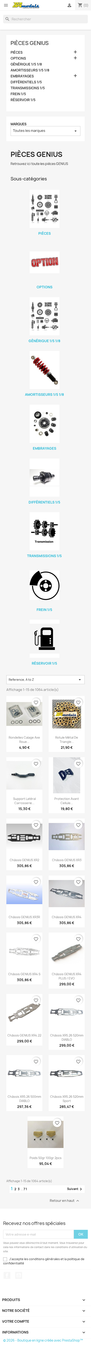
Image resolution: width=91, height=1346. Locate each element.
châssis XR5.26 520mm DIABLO (66, 1037)
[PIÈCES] (44, 209)
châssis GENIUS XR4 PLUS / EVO (66, 976)
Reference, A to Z (45, 679)
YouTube (18, 1275)
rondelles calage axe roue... (24, 739)
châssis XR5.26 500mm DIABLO (24, 1099)
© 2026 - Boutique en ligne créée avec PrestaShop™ (43, 1340)
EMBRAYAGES (22, 76)
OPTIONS (18, 58)
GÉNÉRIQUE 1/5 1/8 (26, 64)
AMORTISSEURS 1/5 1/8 (30, 70)
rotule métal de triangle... (66, 739)
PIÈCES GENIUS (30, 43)
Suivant (75, 1189)
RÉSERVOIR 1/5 (23, 100)
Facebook (7, 1275)
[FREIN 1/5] (44, 585)
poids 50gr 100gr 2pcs (46, 1158)
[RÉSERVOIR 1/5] (44, 639)
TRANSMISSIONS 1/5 (28, 88)
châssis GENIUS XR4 (66, 917)
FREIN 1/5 (18, 94)
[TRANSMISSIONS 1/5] (44, 531)
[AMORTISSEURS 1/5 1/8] (44, 370)
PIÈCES (17, 52)
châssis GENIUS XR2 (24, 860)
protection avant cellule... (66, 801)
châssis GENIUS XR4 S (24, 974)
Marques (18, 124)
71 (25, 1189)
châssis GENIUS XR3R (24, 917)
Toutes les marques (45, 131)
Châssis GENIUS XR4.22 (24, 1035)
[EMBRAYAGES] (44, 424)
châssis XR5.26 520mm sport (66, 1099)
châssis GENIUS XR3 (66, 860)
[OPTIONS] (44, 262)
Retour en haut (65, 1201)
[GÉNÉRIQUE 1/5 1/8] (44, 316)
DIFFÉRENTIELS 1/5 (26, 82)
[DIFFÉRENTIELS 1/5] (44, 477)
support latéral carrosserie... (24, 801)
